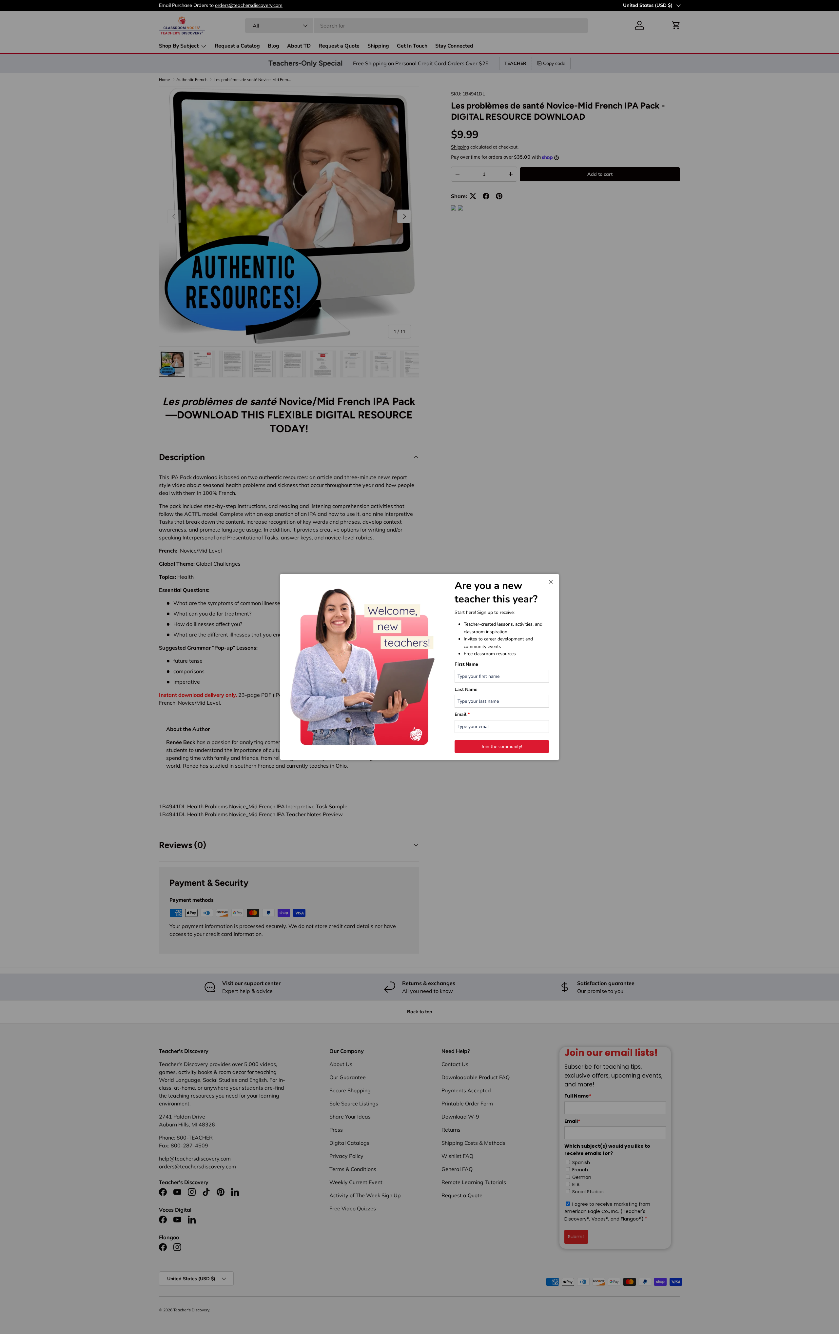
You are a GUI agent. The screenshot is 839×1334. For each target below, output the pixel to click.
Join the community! (501, 746)
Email (462, 714)
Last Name (466, 689)
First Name (466, 664)
